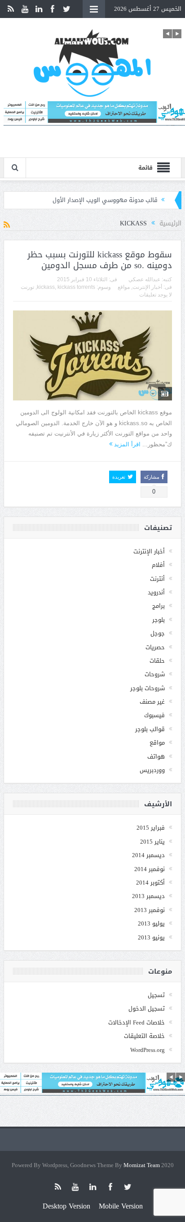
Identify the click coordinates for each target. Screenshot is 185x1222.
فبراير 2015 (151, 827)
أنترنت (157, 578)
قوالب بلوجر (150, 729)
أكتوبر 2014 (150, 882)
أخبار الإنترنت (147, 287)
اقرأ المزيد (126, 444)
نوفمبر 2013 (149, 910)
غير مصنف (152, 701)
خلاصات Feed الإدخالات (136, 1022)
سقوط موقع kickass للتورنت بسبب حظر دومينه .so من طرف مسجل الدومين (99, 260)
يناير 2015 (152, 841)
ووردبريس (152, 770)
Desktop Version (66, 1206)
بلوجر (158, 619)
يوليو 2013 (151, 923)
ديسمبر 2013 (148, 896)
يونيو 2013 (151, 937)
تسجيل (156, 995)
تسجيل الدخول (146, 1008)
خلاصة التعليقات (144, 1036)
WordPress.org (147, 1050)
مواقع (124, 287)
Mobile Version (121, 1206)
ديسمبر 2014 (148, 855)
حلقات (157, 660)
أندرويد (156, 592)
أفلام (158, 565)
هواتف (156, 756)
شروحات (155, 674)
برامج (158, 605)
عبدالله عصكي (144, 279)
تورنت (27, 287)
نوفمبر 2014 (149, 869)
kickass (46, 287)
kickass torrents (76, 287)
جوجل (157, 633)
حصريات (155, 647)
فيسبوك (154, 715)
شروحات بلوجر (147, 688)
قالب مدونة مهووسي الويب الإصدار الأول (105, 200)
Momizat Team (141, 1165)
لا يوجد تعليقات (155, 295)
